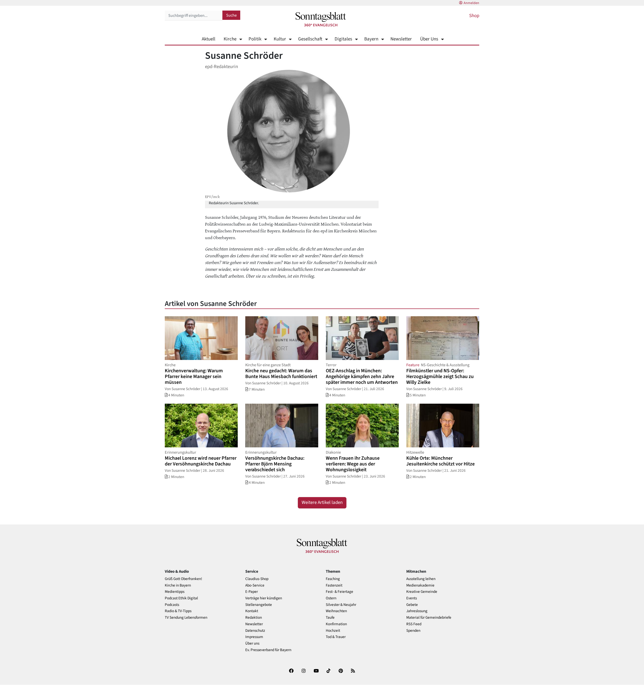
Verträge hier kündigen (263, 598)
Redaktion (253, 617)
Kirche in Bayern (178, 585)
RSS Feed (413, 624)
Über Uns (429, 39)
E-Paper (251, 591)
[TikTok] (329, 671)
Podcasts (172, 604)
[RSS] (353, 671)
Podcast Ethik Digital (181, 598)
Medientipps (174, 591)
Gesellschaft (310, 39)
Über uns (252, 643)
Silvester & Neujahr (341, 604)
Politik (255, 39)
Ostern (331, 598)
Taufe (330, 617)
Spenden (413, 630)
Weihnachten (336, 611)
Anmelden (471, 3)
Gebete (412, 604)
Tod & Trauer (336, 637)
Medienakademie (420, 585)
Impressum (254, 637)
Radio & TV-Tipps (178, 611)
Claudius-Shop (256, 579)
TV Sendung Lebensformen (186, 617)
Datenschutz (255, 630)
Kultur (280, 39)
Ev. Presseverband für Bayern (268, 650)
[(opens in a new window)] (291, 671)
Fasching (333, 579)
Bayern (371, 39)
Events (411, 598)
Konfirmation (336, 624)
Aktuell (208, 39)
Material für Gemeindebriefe (428, 617)
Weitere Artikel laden (322, 502)
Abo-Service (254, 585)
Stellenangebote (258, 604)
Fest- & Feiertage (339, 591)
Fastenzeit (334, 585)
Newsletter (401, 39)
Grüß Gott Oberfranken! (183, 579)
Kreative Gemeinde (421, 591)
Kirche (230, 39)
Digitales (343, 39)
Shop (474, 15)
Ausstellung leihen (420, 579)
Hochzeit (333, 630)
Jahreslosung (416, 611)
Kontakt (251, 611)
